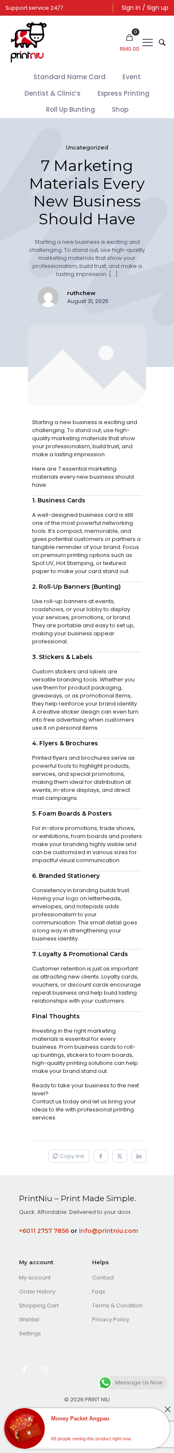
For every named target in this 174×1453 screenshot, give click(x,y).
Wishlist (29, 1319)
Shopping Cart (39, 1305)
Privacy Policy (110, 1319)
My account (35, 1278)
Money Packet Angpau (80, 1418)
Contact (103, 1278)
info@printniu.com (108, 1231)
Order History (37, 1292)
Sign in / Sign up (145, 7)
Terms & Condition (117, 1305)
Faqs (98, 1292)
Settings (30, 1333)
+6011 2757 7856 (44, 1231)
